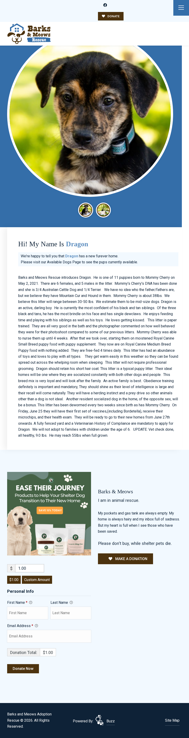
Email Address (20, 626)
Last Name (59, 602)
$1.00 (13, 580)
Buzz (110, 721)
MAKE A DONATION (130, 559)
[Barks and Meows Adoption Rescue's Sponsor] (49, 513)
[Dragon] (90, 114)
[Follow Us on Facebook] (105, 5)
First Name (17, 602)
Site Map (172, 720)
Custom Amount (37, 580)
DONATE (113, 16)
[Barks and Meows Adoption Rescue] (29, 33)
